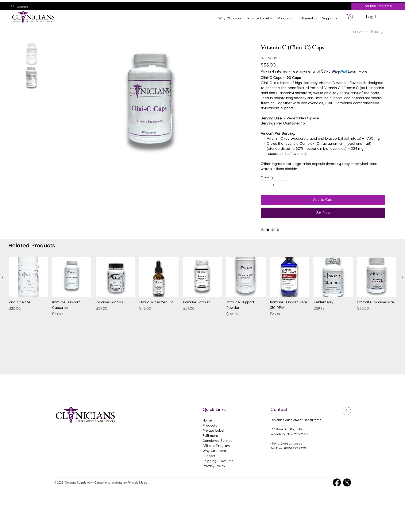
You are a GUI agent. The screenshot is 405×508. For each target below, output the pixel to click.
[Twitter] (278, 230)
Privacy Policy (213, 466)
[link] (350, 17)
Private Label (213, 430)
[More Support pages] (337, 19)
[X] (347, 482)
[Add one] (282, 185)
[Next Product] (402, 276)
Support (208, 456)
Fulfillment (210, 435)
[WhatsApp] (263, 230)
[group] (202, 287)
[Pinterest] (273, 230)
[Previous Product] (2, 276)
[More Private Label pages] (271, 19)
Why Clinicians (214, 451)
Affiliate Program (216, 445)
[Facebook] (268, 230)
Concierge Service (217, 440)
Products (209, 425)
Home (207, 420)
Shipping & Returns (217, 461)
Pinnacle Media (137, 482)
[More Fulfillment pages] (316, 19)
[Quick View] (28, 277)
